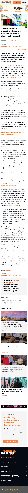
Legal (3, 303)
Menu (24, 2)
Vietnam (13, 303)
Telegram (16, 281)
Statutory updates (12, 300)
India (18, 303)
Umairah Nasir (5, 352)
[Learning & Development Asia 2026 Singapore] (14, 8)
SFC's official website (14, 77)
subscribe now (11, 442)
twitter (3, 46)
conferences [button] (6, 471)
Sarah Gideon (4, 330)
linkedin (15, 46)
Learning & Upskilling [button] (10, 476)
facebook (8, 46)
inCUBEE (8, 270)
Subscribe (17, 3)
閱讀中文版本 (22, 50)
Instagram (9, 283)
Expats (3, 300)
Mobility (21, 300)
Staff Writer (13, 40)
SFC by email (14, 205)
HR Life (8, 303)
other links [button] (6, 480)
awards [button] (4, 467)
